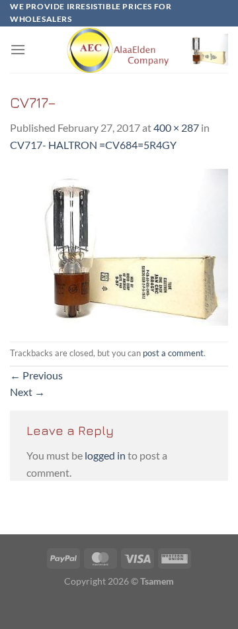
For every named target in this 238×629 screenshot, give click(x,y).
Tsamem (157, 581)
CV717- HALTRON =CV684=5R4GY (93, 144)
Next (27, 391)
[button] (18, 49)
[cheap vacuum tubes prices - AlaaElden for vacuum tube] (119, 49)
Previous (36, 375)
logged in (105, 455)
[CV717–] (119, 246)
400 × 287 (176, 127)
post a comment (173, 353)
